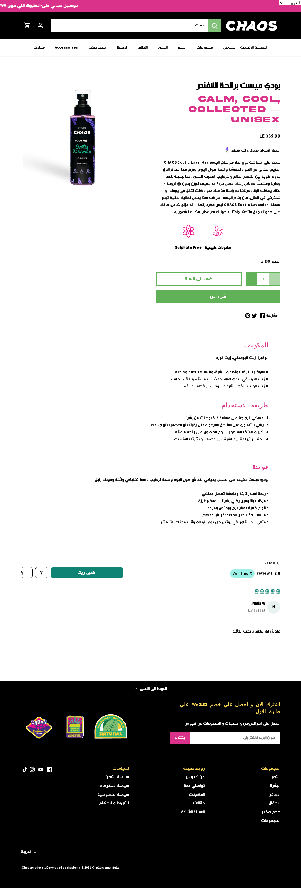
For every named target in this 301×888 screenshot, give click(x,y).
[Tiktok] (24, 770)
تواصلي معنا (194, 785)
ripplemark (75, 867)
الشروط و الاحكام (114, 803)
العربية (32, 6)
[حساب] (40, 26)
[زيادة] (251, 279)
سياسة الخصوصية (113, 794)
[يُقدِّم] (214, 25)
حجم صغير (270, 812)
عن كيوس (195, 777)
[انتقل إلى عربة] (27, 26)
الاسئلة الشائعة (193, 812)
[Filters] (41, 572)
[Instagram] (32, 770)
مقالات (199, 803)
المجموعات (270, 820)
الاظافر (274, 794)
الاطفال (274, 803)
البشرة (275, 785)
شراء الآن (218, 297)
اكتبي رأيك (87, 572)
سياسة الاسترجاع (114, 785)
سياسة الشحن (117, 777)
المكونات (197, 794)
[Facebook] (49, 770)
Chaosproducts (33, 867)
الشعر (275, 777)
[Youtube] (40, 770)
